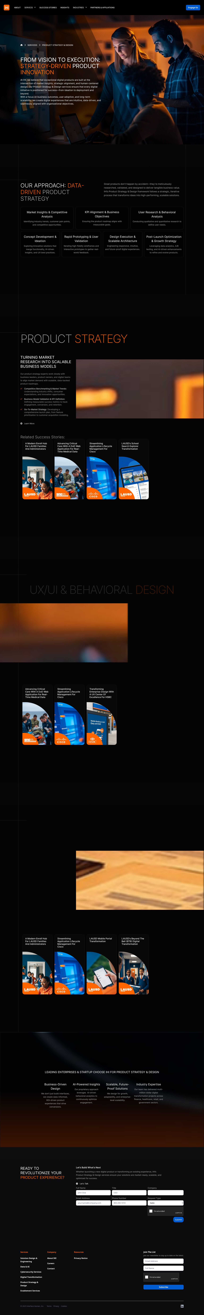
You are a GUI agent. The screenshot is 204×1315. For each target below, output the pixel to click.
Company (152, 1187)
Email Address (83, 1198)
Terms (49, 1306)
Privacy (56, 1306)
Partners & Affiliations (102, 7)
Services (32, 45)
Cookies (64, 1306)
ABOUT (17, 7)
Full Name (80, 1187)
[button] (30, 7)
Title (114, 1187)
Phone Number (119, 1198)
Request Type (154, 1198)
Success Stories (48, 7)
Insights (64, 7)
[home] (6, 7)
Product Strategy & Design (57, 45)
